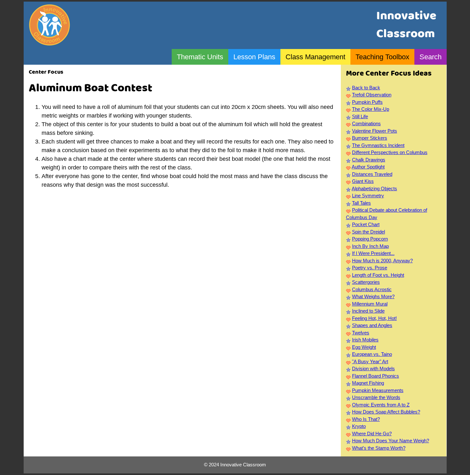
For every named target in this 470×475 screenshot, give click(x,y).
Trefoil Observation (371, 94)
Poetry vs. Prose (369, 267)
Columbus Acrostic (372, 289)
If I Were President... (373, 253)
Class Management (315, 57)
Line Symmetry (368, 195)
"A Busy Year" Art (370, 361)
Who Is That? (366, 419)
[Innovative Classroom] (49, 42)
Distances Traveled (372, 174)
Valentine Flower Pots (374, 131)
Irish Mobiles (365, 339)
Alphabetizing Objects (374, 188)
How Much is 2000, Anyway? (382, 260)
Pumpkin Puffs (367, 102)
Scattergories (366, 282)
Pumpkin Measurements (377, 390)
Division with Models (373, 368)
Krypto (359, 426)
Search (430, 57)
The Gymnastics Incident (378, 145)
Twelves (360, 332)
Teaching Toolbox (382, 57)
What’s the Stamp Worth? (378, 448)
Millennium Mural (370, 304)
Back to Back (366, 87)
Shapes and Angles (372, 325)
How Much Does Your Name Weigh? (390, 440)
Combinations (366, 123)
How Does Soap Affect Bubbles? (386, 411)
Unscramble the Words (376, 397)
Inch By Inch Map (370, 246)
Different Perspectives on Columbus (389, 152)
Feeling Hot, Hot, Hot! (374, 318)
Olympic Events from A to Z (381, 404)
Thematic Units (200, 57)
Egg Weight (364, 347)
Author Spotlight (368, 166)
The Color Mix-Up (370, 109)
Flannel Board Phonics (375, 376)
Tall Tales (361, 203)
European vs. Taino (372, 354)
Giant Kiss (363, 181)
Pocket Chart (366, 224)
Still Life (360, 116)
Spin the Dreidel (368, 231)
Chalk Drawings (368, 159)
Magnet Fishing (368, 383)
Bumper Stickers (369, 138)
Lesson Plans (254, 57)
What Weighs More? (373, 296)
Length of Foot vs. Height (378, 275)
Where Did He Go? (372, 433)
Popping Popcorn (370, 239)
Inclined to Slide (368, 311)
